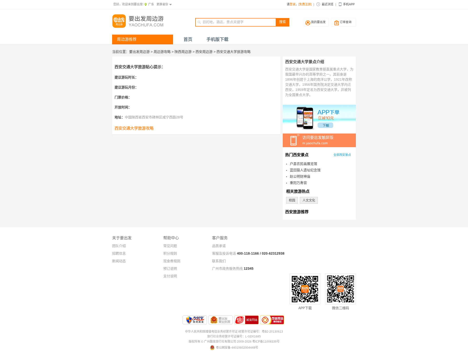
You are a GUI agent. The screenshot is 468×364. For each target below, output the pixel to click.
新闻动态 (119, 261)
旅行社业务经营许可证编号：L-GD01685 (234, 336)
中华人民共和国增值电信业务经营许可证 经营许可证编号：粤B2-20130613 (234, 331)
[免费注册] (305, 4)
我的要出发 (318, 22)
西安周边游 (204, 52)
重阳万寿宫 (298, 183)
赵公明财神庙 (300, 176)
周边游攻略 (162, 52)
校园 (292, 200)
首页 (188, 39)
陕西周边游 (183, 52)
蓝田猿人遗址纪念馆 (305, 170)
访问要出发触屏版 (317, 140)
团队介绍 (119, 246)
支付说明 (170, 276)
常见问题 (170, 246)
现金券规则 (171, 261)
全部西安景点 (342, 155)
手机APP (349, 4)
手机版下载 (217, 39)
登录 (292, 4)
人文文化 (308, 200)
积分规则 (170, 253)
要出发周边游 (139, 52)
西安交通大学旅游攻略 (233, 52)
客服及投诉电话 (224, 253)
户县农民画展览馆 (303, 164)
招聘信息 (119, 253)
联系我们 (219, 261)
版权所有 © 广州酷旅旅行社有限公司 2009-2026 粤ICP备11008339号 (234, 341)
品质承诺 (219, 246)
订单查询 (345, 22)
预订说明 (170, 268)
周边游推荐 (126, 39)
